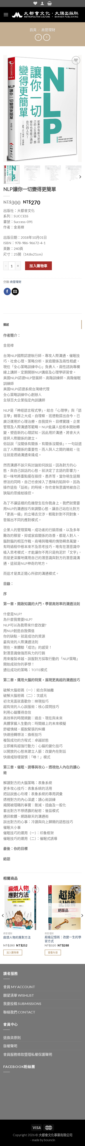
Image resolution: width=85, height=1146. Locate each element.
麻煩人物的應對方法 (17, 937)
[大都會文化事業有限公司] (45, 14)
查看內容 (53, 952)
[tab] (42, 324)
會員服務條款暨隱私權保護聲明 (27, 1054)
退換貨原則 (12, 1037)
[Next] (75, 108)
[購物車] (49, 3)
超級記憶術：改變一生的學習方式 (63, 939)
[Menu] (5, 14)
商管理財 (48, 30)
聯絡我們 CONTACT (19, 1012)
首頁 (33, 30)
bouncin (49, 1140)
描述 (6, 324)
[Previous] (10, 108)
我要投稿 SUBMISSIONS (22, 1003)
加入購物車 (38, 266)
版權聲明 (10, 1046)
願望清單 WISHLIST (18, 995)
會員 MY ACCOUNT (19, 987)
